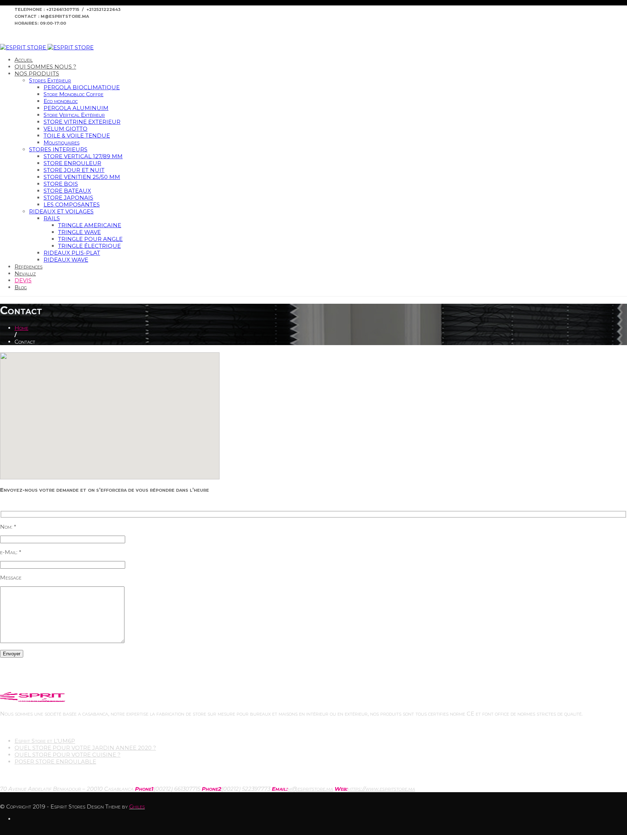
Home (21, 327)
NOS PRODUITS (37, 73)
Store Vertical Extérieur (74, 114)
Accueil (24, 59)
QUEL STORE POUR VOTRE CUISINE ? (67, 754)
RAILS (52, 218)
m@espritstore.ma (310, 788)
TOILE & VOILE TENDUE (77, 135)
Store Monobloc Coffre (73, 94)
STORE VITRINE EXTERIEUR (82, 121)
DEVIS (23, 280)
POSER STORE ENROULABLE (55, 761)
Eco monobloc (61, 101)
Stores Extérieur (50, 80)
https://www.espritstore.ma (381, 788)
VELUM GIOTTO (65, 128)
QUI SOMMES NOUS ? (45, 66)
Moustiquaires (61, 142)
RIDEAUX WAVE (66, 259)
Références (28, 266)
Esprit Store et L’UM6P (45, 740)
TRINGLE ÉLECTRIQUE (89, 245)
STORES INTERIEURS (58, 149)
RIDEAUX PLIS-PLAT (72, 252)
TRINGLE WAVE (79, 232)
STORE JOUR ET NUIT (74, 170)
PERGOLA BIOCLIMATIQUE (82, 87)
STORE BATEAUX (67, 190)
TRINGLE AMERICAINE (89, 225)
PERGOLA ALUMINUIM (76, 108)
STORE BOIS (61, 183)
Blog (21, 287)
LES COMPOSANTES (72, 204)
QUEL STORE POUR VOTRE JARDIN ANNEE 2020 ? (85, 747)
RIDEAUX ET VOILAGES (61, 211)
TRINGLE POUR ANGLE (90, 239)
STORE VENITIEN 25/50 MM (82, 176)
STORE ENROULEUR (72, 163)
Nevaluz (25, 273)
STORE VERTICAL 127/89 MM (83, 156)
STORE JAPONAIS (68, 197)
